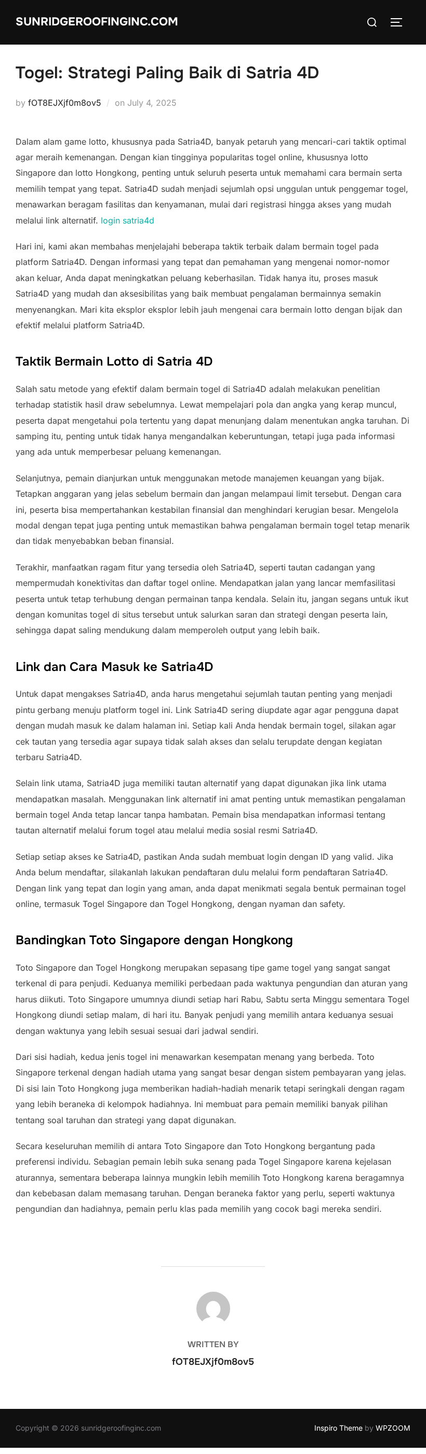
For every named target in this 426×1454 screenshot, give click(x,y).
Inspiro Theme (338, 1427)
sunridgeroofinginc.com (97, 22)
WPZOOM (393, 1427)
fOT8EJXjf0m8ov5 (64, 102)
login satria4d (127, 220)
